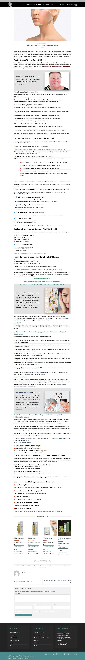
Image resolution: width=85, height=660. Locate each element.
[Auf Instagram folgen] (61, 644)
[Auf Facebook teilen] (35, 561)
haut (48, 565)
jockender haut (57, 565)
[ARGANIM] (14, 4)
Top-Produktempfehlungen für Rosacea (26, 477)
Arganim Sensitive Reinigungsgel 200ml (64, 539)
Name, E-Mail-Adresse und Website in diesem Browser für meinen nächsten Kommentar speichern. (37, 611)
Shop (52, 4)
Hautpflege (39, 4)
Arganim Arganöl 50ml (33, 538)
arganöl (45, 565)
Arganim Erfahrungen (56, 1)
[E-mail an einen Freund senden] (40, 561)
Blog (45, 1)
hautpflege (52, 565)
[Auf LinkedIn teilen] (45, 561)
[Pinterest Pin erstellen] (42, 561)
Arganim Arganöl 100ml (19, 538)
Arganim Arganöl (22, 292)
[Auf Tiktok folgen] (63, 644)
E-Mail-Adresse (37, 604)
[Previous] (14, 538)
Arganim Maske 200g (47, 538)
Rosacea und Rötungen (42, 43)
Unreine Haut (43, 567)
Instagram (23, 442)
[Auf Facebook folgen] (59, 644)
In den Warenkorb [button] (19, 546)
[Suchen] (23, 4)
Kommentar (18, 593)
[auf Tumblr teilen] (47, 561)
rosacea (61, 565)
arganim (42, 565)
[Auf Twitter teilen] (38, 561)
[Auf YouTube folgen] (66, 644)
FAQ (68, 1)
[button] (61, 4)
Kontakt (48, 1)
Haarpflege (46, 4)
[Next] (71, 538)
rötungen (65, 565)
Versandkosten (19, 551)
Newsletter (63, 1)
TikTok (29, 442)
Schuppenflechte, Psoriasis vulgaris (24, 581)
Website (54, 604)
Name (16, 604)
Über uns (40, 1)
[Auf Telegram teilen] (50, 561)
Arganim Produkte (29, 4)
